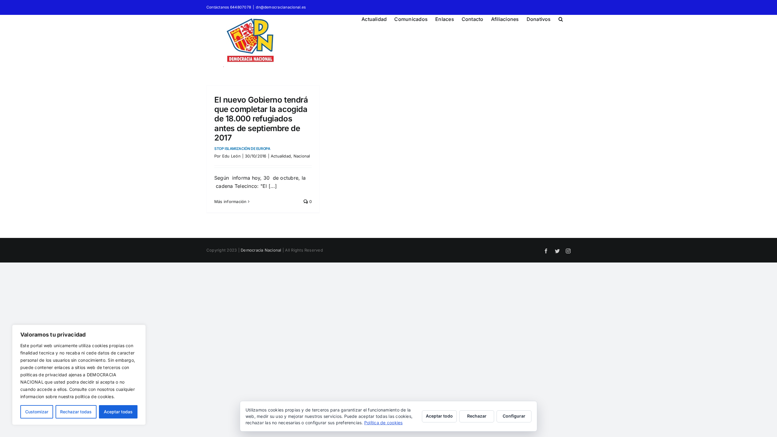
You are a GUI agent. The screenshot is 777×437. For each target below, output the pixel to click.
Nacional (301, 156)
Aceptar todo (439, 415)
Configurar (514, 415)
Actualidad (281, 156)
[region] (79, 375)
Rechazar (477, 415)
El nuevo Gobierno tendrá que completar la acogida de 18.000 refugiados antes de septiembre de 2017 (261, 123)
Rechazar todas (76, 411)
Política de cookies (383, 422)
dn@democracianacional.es (281, 7)
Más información (230, 201)
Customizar (36, 411)
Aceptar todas (118, 411)
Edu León (231, 156)
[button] (560, 18)
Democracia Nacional (261, 250)
